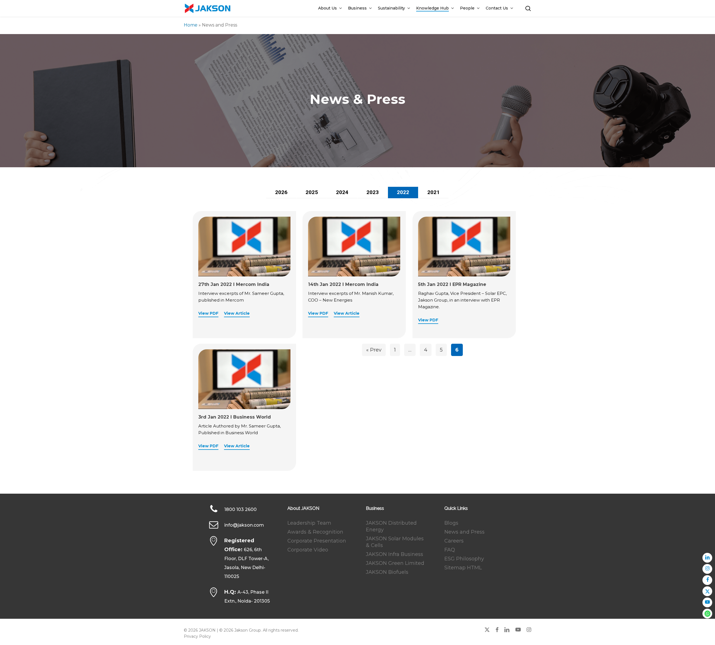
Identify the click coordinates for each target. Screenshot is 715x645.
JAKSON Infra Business (394, 554)
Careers (454, 541)
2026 (281, 192)
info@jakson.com (244, 525)
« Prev (374, 350)
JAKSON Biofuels (387, 572)
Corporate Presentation (316, 541)
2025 (312, 192)
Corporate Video (307, 550)
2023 (372, 192)
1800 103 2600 (240, 509)
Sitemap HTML (463, 568)
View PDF (208, 313)
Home (190, 25)
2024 (342, 192)
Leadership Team (309, 523)
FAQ (449, 550)
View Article (237, 313)
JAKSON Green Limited (395, 563)
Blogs (451, 523)
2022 (403, 192)
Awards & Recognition (315, 532)
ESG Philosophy (464, 559)
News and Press (464, 532)
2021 (433, 192)
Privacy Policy (197, 636)
